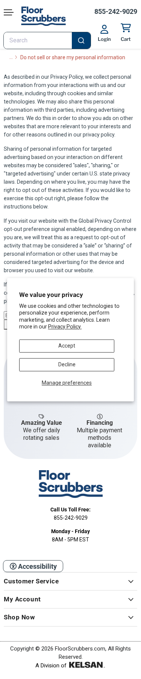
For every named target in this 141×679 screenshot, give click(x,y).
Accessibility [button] (37, 566)
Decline (67, 364)
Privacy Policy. (65, 327)
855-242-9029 (115, 11)
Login (104, 39)
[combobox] (47, 40)
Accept (66, 346)
